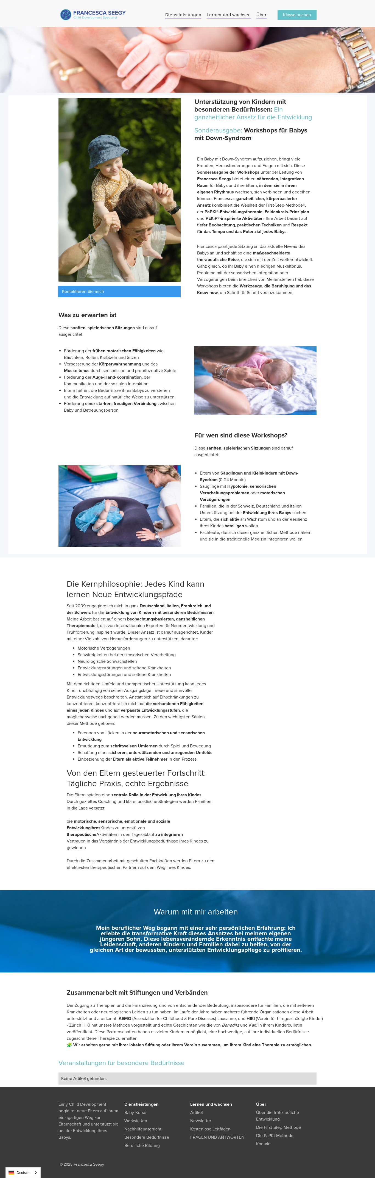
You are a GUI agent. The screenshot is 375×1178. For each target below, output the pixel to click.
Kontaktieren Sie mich (83, 291)
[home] (92, 14)
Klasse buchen (297, 15)
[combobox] (23, 1172)
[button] (183, 14)
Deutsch (23, 1173)
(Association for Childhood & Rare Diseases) (167, 1018)
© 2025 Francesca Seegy (82, 1164)
